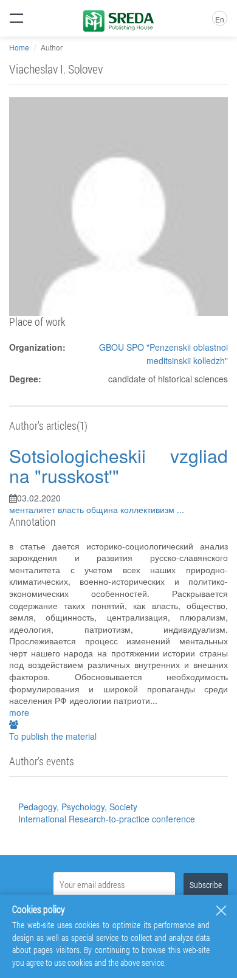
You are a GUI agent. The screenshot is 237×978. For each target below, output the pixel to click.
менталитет (33, 509)
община (103, 509)
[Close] (221, 910)
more (19, 712)
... (180, 509)
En (219, 19)
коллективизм (148, 509)
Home (19, 47)
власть (72, 509)
